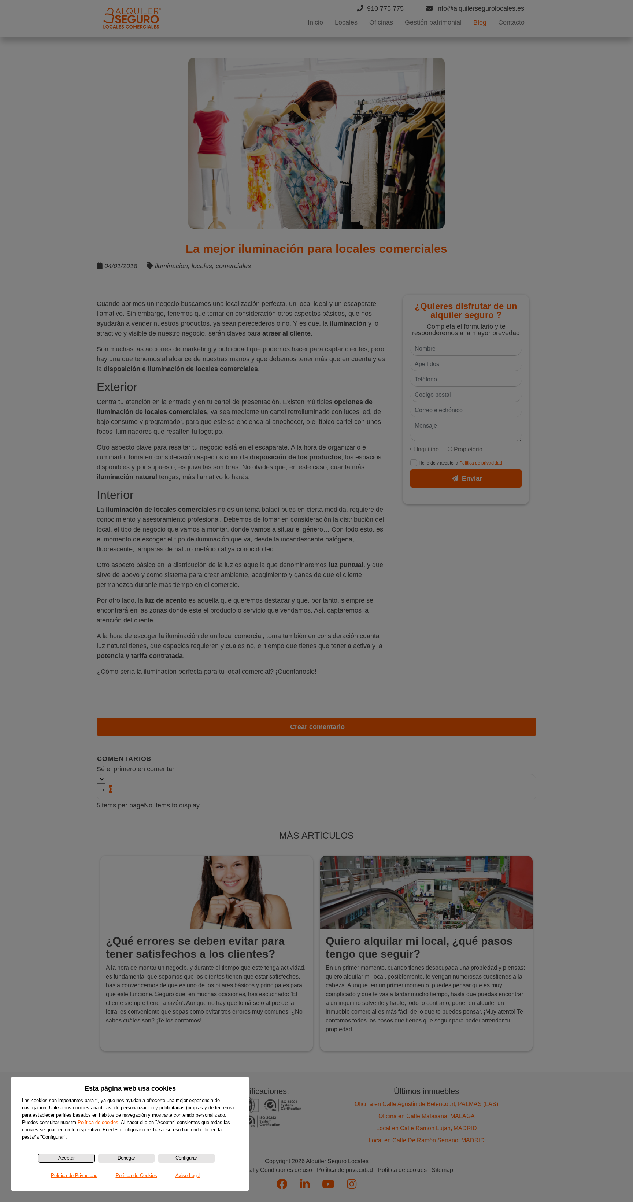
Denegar (126, 1158)
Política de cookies (98, 1122)
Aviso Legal (187, 1175)
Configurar (186, 1158)
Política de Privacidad (74, 1175)
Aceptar (66, 1158)
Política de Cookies (136, 1175)
